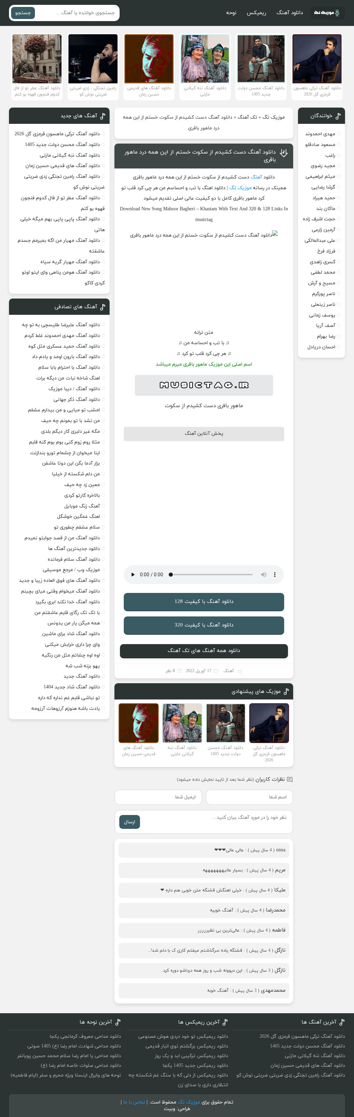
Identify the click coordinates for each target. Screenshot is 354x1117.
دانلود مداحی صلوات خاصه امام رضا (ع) (81, 1065)
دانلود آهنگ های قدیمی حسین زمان (63, 166)
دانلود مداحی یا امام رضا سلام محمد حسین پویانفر (69, 1056)
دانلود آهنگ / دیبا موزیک (74, 389)
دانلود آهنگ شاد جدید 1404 (72, 687)
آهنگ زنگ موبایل (82, 506)
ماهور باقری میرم (189, 364)
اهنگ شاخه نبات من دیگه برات (68, 378)
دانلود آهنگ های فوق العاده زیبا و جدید (59, 580)
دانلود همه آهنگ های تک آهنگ (204, 650)
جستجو (23, 13)
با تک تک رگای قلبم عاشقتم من (67, 613)
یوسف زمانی (322, 315)
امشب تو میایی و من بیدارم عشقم (64, 410)
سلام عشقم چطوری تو (77, 527)
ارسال (129, 822)
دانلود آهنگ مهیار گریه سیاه (70, 262)
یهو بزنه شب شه (83, 666)
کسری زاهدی (322, 262)
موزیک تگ (273, 117)
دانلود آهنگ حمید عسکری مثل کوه (64, 346)
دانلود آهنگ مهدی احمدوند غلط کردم (62, 335)
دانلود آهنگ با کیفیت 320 (204, 625)
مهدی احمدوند (320, 134)
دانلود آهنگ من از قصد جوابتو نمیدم (62, 538)
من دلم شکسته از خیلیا (76, 474)
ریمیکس (256, 13)
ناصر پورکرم (323, 294)
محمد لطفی (323, 272)
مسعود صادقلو (320, 144)
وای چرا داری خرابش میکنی (72, 644)
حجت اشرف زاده (319, 219)
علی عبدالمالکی (320, 240)
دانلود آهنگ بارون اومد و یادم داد (66, 357)
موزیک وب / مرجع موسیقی (70, 570)
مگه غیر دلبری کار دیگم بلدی (70, 431)
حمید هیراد (324, 198)
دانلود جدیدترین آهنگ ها (74, 549)
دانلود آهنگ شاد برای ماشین (71, 634)
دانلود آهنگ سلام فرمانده (74, 559)
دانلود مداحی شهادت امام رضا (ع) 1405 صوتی (74, 1046)
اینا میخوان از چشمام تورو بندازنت (65, 453)
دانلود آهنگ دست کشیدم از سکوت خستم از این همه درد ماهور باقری (200, 156)
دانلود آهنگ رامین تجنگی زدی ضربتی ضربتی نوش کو (290, 1075)
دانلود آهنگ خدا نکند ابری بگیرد (67, 602)
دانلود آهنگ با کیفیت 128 (204, 601)
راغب (330, 155)
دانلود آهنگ (290, 13)
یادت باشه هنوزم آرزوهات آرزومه (65, 708)
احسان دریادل (321, 347)
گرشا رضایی (323, 187)
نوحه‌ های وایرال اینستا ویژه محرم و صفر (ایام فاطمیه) (66, 1075)
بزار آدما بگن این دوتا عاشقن (71, 463)
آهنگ (256, 177)
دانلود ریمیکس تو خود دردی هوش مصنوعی (183, 1036)
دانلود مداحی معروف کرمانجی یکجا (85, 1036)
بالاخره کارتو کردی (82, 495)
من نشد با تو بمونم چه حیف (70, 421)
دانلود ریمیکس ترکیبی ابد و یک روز (191, 1056)
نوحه (231, 13)
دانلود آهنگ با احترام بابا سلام (69, 367)
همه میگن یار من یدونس (73, 623)
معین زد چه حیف (82, 485)
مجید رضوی (323, 166)
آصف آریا (325, 325)
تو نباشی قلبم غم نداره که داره (69, 698)
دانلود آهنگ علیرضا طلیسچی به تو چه (61, 325)
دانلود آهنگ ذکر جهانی (77, 399)
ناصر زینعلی (323, 304)
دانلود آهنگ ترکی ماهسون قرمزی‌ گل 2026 (57, 134)
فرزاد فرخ (326, 251)
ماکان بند (325, 208)
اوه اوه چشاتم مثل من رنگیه (71, 655)
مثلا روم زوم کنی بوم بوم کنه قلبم (64, 442)
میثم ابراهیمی (320, 176)
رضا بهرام (326, 336)
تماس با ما (134, 1102)
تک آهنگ (247, 117)
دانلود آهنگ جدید (82, 676)
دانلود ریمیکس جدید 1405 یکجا (195, 1065)
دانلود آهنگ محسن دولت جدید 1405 (62, 144)
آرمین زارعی (323, 230)
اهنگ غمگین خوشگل (78, 516)
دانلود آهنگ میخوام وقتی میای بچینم (60, 591)
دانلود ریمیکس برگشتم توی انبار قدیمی (187, 1046)
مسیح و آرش (321, 283)
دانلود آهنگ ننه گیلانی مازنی (70, 155)
